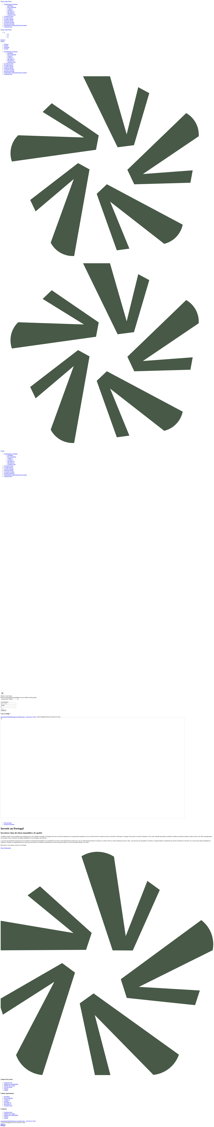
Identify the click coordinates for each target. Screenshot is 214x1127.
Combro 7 (10, 8)
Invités (3, 705)
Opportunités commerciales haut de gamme (15, 25)
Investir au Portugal (9, 24)
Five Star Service (8, 17)
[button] (1, 708)
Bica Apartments (11, 7)
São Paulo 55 (10, 13)
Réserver (3, 40)
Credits (6, 1118)
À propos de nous (8, 16)
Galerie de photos (8, 20)
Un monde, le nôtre (9, 22)
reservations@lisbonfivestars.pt (9, 717)
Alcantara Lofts (11, 14)
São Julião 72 (10, 11)
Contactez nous (8, 27)
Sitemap (6, 1088)
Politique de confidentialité (11, 1084)
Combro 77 (10, 10)
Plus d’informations (6, 848)
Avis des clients (8, 1087)
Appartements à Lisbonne (11, 4)
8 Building (10, 5)
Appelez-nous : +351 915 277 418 (26, 717)
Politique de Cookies (9, 1085)
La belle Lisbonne (9, 19)
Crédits (6, 1090)
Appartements (4, 699)
